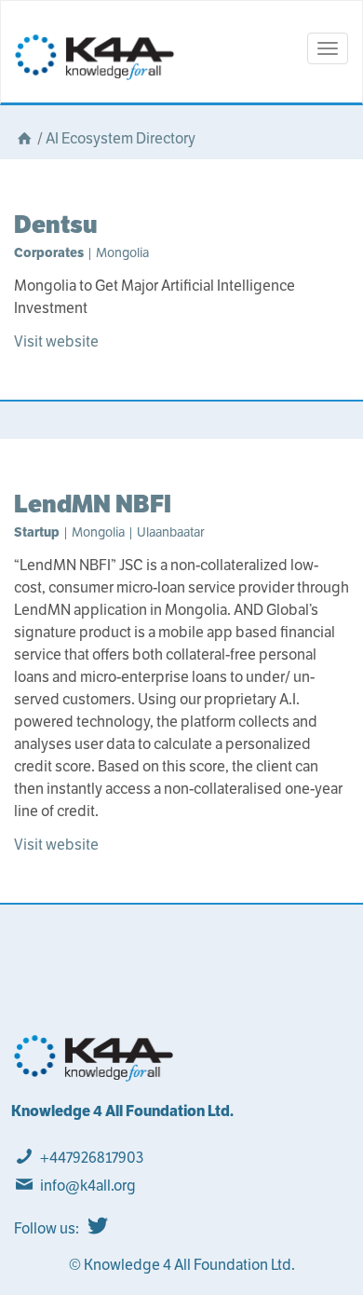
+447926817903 (91, 1157)
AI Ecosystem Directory (120, 138)
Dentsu (56, 224)
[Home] (24, 138)
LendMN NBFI (92, 503)
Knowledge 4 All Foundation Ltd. (122, 1111)
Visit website (56, 341)
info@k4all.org (88, 1185)
